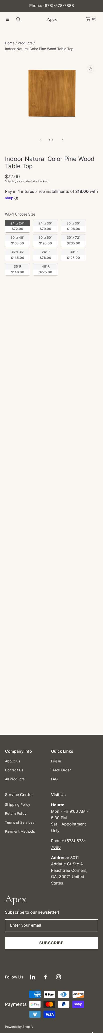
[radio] (17, 226)
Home (9, 43)
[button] (7, 19)
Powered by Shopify (19, 1027)
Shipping (10, 181)
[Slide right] (62, 140)
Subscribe (51, 942)
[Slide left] (40, 140)
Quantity (12, 296)
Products (25, 43)
